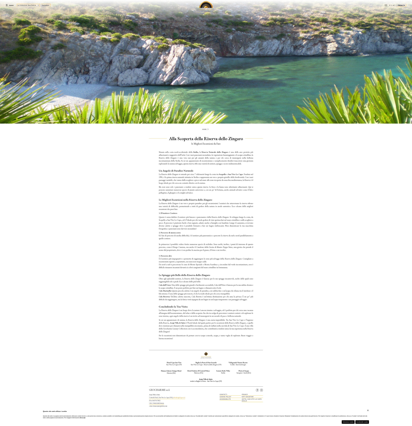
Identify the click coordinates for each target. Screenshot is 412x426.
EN (394, 5)
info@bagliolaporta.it (179, 397)
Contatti (223, 394)
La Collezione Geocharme (27, 5)
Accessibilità (225, 399)
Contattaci (45, 5)
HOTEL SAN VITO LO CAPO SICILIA (252, 400)
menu (11, 5)
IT (389, 5)
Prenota (401, 5)
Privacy (245, 394)
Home (204, 129)
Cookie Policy (225, 397)
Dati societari (247, 397)
